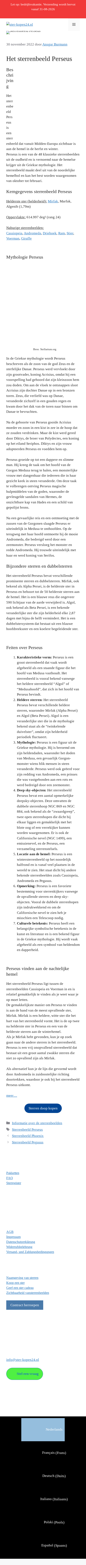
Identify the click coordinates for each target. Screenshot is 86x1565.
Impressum (13, 1237)
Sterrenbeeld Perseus (27, 1130)
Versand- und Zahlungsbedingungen (30, 1252)
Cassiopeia (14, 233)
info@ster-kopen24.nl (22, 1360)
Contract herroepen (24, 1305)
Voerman (12, 238)
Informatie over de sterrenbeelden (37, 1123)
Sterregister (13, 1183)
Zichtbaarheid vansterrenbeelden (27, 1293)
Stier (70, 233)
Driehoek (50, 233)
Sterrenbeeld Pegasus (27, 1142)
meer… (11, 1096)
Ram (61, 233)
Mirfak (53, 201)
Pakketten (12, 1173)
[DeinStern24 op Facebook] (9, 1337)
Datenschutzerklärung (20, 1242)
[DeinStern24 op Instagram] (17, 1337)
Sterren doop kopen (43, 1108)
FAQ (9, 1178)
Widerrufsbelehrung (19, 1247)
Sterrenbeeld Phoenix (28, 1136)
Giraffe (26, 238)
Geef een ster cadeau (20, 1288)
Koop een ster (15, 1283)
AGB (10, 1232)
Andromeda (32, 233)
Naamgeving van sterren (22, 1278)
